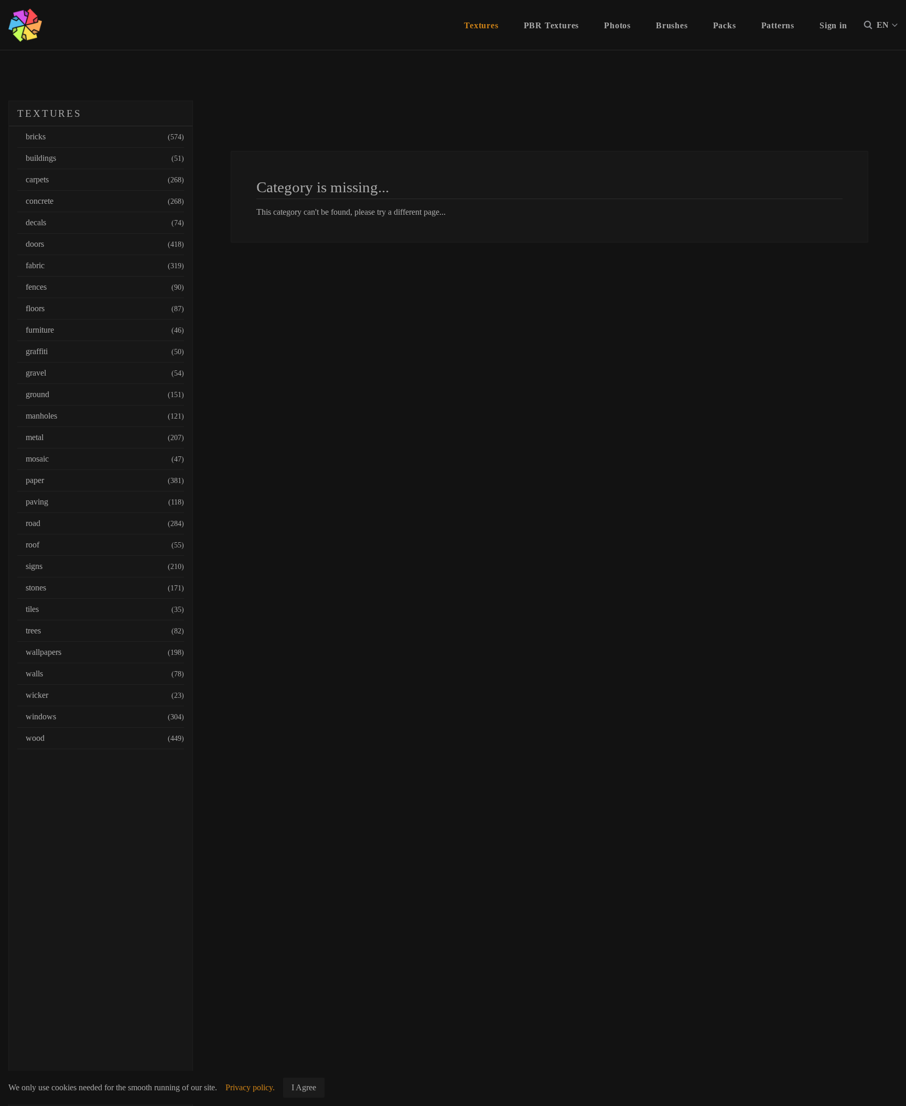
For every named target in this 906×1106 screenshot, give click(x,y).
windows (105, 716)
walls (105, 673)
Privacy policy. (250, 1087)
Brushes (672, 25)
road (105, 523)
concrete (105, 200)
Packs (724, 25)
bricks (105, 136)
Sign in (833, 25)
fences (105, 286)
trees (105, 630)
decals (105, 222)
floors (105, 308)
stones (105, 587)
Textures (481, 25)
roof (105, 544)
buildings (105, 158)
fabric (105, 265)
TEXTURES (49, 113)
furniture (105, 329)
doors (105, 243)
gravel (105, 372)
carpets (105, 179)
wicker (105, 695)
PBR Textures (551, 25)
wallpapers (105, 652)
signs (105, 566)
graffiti (105, 351)
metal (105, 437)
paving (105, 501)
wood (105, 737)
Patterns (777, 25)
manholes (105, 415)
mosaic (105, 458)
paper (105, 480)
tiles (105, 609)
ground (105, 394)
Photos (617, 25)
